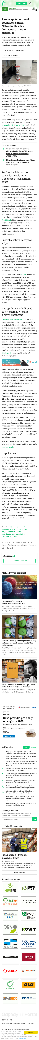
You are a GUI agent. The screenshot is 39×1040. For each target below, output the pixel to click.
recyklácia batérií (8, 532)
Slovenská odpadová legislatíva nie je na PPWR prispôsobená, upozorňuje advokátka (21, 782)
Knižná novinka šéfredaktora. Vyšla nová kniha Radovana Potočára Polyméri (21, 804)
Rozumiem (30, 1032)
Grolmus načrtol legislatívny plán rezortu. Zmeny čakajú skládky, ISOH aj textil (21, 769)
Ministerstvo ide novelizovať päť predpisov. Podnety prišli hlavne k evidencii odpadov (19, 792)
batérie (12, 527)
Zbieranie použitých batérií (13, 319)
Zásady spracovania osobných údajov (13, 1023)
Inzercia (4, 1026)
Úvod (4, 3)
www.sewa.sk (7, 447)
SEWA (23, 274)
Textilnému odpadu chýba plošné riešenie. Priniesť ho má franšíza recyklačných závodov (20, 787)
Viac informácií (22, 1038)
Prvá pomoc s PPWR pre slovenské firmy (14, 856)
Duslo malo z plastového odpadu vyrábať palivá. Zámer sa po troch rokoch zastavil (21, 757)
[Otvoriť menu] (35, 3)
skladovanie (7, 353)
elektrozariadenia (8, 529)
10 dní (26, 747)
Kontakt (11, 1026)
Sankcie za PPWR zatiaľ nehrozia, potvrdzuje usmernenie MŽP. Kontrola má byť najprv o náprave (20, 798)
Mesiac (33, 747)
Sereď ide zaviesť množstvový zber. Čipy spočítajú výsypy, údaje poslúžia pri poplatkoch (21, 752)
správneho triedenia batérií (13, 125)
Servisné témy (10, 50)
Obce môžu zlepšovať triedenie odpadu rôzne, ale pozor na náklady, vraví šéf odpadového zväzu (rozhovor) (21, 763)
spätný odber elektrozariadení (13, 534)
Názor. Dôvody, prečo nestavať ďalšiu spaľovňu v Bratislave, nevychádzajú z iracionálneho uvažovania (21, 775)
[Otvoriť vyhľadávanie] (30, 3)
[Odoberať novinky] (34, 819)
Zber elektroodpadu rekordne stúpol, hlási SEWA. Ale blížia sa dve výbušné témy (20, 162)
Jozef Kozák (6, 220)
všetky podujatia (19, 872)
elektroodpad (22, 527)
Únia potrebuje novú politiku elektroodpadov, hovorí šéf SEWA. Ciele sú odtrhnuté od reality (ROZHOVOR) (19, 152)
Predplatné (21, 3)
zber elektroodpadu (9, 536)
